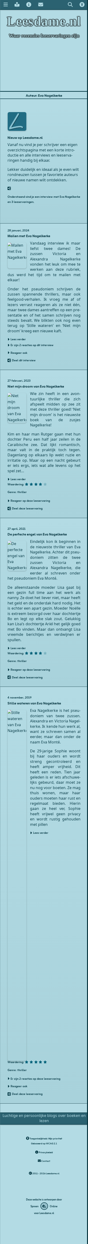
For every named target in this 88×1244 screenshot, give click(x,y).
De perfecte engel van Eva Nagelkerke (37, 533)
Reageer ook (19, 353)
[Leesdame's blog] (17, 4)
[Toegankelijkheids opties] (82, 4)
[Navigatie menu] (5, 4)
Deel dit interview (24, 360)
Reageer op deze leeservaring (30, 500)
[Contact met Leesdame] (41, 4)
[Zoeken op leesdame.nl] (70, 4)
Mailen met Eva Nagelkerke (29, 235)
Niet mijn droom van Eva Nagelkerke (36, 386)
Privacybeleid (45, 1152)
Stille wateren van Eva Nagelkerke (34, 702)
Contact (45, 1161)
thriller (22, 492)
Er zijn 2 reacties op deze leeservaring (35, 1078)
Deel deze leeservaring (27, 508)
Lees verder (40, 832)
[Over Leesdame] (29, 4)
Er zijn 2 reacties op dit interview (32, 345)
